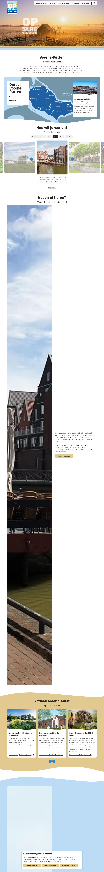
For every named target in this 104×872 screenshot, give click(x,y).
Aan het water (36, 137)
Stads (58, 137)
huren (72, 449)
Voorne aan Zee (14, 97)
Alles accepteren (32, 865)
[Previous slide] (31, 159)
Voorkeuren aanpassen (69, 865)
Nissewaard (12, 100)
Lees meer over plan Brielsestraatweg (20, 755)
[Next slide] (72, 159)
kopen (62, 439)
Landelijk (45, 137)
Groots (52, 137)
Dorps (64, 137)
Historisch (71, 137)
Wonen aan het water (52, 188)
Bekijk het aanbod (64, 456)
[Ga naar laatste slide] (50, 761)
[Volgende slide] (53, 761)
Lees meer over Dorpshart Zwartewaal (51, 755)
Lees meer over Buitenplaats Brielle (80, 755)
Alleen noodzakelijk (50, 865)
